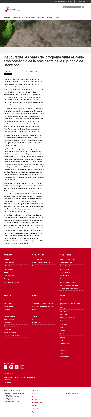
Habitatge (62, 308)
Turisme (62, 353)
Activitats (34, 316)
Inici (5, 50)
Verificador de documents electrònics (70, 285)
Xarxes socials (36, 322)
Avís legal (34, 405)
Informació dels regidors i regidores (14, 266)
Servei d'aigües (64, 314)
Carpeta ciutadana (65, 275)
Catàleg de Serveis (65, 269)
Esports (62, 340)
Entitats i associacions (10, 319)
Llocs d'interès (8, 329)
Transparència (36, 266)
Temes (57, 17)
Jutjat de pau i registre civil (67, 317)
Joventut (62, 334)
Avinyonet (41, 17)
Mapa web (34, 412)
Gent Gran (62, 337)
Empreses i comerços (10, 332)
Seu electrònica (18, 17)
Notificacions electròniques (67, 282)
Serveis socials (64, 311)
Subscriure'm (7, 382)
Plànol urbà (7, 309)
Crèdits (34, 396)
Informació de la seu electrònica (41, 262)
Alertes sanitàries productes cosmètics (43, 303)
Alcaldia (6, 259)
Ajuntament (7, 17)
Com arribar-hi (8, 303)
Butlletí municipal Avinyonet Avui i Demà (43, 306)
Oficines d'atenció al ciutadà (68, 266)
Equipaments (8, 322)
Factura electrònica (65, 279)
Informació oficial (37, 259)
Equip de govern (8, 269)
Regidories (7, 272)
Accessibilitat (35, 408)
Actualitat (49, 17)
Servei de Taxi (64, 300)
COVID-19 (62, 327)
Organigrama (8, 279)
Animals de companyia (66, 347)
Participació (63, 350)
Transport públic (8, 306)
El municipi (7, 300)
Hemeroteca (35, 313)
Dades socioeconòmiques (11, 326)
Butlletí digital (36, 319)
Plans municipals (64, 356)
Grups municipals (9, 275)
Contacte (34, 399)
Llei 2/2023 (35, 393)
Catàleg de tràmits (65, 272)
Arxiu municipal (64, 324)
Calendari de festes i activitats (12, 335)
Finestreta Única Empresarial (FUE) (69, 288)
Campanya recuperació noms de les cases (70, 304)
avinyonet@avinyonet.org (13, 401)
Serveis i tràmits (30, 17)
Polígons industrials (9, 316)
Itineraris (6, 313)
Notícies (34, 300)
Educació (62, 330)
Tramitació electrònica (66, 262)
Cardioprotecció (64, 321)
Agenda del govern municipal (12, 282)
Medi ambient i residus (66, 343)
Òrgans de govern (9, 262)
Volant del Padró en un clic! (67, 259)
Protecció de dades (37, 402)
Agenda (34, 309)
